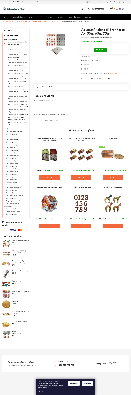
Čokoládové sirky (11, 158)
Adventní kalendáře (11, 39)
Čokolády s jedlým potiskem (14, 131)
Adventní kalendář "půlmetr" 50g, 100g (17, 98)
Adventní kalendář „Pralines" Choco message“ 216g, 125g (16, 118)
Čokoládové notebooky (12, 155)
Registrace (124, 2)
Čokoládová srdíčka (11, 185)
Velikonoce (9, 206)
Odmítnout (73, 383)
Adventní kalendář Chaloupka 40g (49, 187)
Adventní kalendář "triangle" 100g (18, 114)
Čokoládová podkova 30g (113, 187)
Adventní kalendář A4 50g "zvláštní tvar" (18, 93)
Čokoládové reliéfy (11, 179)
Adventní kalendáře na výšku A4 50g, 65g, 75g (17, 43)
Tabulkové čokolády (11, 182)
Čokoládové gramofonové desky (15, 137)
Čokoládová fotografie (12, 203)
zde (49, 388)
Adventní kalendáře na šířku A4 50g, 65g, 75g (17, 48)
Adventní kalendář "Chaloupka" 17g (18, 107)
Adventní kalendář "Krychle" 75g (17, 101)
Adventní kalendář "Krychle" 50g (17, 104)
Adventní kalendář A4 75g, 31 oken (18, 73)
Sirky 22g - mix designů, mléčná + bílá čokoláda (81, 140)
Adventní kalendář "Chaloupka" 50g (17, 111)
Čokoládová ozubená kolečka (14, 195)
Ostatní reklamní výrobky (13, 211)
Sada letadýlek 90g (11, 193)
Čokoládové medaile (12, 171)
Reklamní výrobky (13, 36)
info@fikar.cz (63, 361)
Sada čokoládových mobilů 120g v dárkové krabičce (49, 140)
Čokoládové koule (11, 209)
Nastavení (42, 392)
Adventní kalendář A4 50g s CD (17, 79)
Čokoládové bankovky (12, 139)
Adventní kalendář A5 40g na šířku (18, 55)
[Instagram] (114, 363)
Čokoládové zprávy (11, 198)
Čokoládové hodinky (12, 169)
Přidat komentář (52, 121)
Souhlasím (87, 383)
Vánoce (8, 129)
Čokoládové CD (10, 147)
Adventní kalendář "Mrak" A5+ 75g (18, 68)
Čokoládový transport (12, 177)
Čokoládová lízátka (11, 190)
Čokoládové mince (11, 214)
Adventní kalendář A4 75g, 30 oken (18, 76)
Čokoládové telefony (12, 150)
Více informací (113, 73)
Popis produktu (40, 87)
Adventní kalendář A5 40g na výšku (18, 52)
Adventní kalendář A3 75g (15, 86)
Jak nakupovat (6, 2)
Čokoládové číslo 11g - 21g (81, 187)
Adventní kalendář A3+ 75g (16, 89)
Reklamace (31, 2)
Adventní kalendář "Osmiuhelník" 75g (17, 82)
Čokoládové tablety (11, 174)
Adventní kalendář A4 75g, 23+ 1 (17, 71)
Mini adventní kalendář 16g (16, 60)
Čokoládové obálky (11, 142)
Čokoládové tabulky (11, 153)
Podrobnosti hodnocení (105, 37)
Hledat (81, 9)
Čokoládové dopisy (11, 145)
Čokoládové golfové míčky (13, 187)
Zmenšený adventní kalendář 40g (17, 63)
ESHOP (9, 30)
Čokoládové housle (11, 166)
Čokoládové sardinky (12, 163)
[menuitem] (6, 17)
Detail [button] (49, 177)
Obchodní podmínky (18, 2)
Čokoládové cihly (11, 161)
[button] (49, 177)
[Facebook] (110, 363)
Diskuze (51, 87)
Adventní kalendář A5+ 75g (16, 65)
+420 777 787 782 (97, 9)
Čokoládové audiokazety (13, 134)
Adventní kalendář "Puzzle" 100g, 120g (18, 123)
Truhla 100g (113, 139)
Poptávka (100, 50)
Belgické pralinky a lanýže (13, 201)
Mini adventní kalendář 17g (15, 57)
